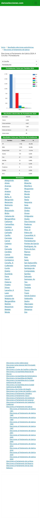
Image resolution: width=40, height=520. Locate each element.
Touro (26, 290)
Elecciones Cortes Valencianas (17, 363)
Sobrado (28, 276)
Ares (7, 188)
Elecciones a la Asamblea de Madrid (19, 378)
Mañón (8, 304)
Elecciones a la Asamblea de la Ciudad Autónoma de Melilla (20, 386)
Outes (26, 219)
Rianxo (27, 251)
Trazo (26, 293)
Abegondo (9, 180)
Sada (26, 260)
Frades (8, 284)
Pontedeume (30, 240)
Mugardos (28, 188)
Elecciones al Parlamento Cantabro (19, 393)
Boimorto (9, 205)
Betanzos (9, 202)
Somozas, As (29, 279)
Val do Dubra (30, 295)
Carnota (8, 238)
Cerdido (8, 251)
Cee (6, 246)
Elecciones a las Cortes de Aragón (18, 389)
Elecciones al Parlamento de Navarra (19, 463)
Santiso (27, 273)
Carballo (8, 232)
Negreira (28, 202)
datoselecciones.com (12, 2)
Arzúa (7, 194)
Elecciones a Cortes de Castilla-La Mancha (21, 369)
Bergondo (9, 199)
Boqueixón (9, 210)
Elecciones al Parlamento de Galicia (16, 49)
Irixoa (7, 287)
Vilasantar (28, 306)
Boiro (7, 208)
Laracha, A (9, 290)
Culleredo (9, 265)
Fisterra (8, 282)
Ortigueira (28, 216)
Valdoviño (28, 298)
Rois (26, 257)
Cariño (7, 235)
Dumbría (8, 273)
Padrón (27, 227)
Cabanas (8, 221)
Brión (7, 213)
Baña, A (8, 197)
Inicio (3, 47)
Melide (8, 309)
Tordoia (27, 287)
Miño (26, 180)
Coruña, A (9, 262)
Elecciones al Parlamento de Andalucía (20, 398)
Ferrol (7, 279)
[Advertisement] (20, 26)
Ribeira (27, 254)
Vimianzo (28, 309)
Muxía (27, 194)
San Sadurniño (30, 262)
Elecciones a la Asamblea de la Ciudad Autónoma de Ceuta (20, 381)
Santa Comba (30, 265)
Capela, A (9, 229)
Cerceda (8, 249)
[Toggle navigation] (36, 3)
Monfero (28, 186)
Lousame (9, 295)
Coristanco (9, 260)
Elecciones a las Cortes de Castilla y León (21, 391)
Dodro (7, 271)
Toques (27, 284)
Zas (25, 312)
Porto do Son (29, 249)
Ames (7, 183)
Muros (27, 191)
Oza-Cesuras (29, 221)
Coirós (7, 254)
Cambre (8, 227)
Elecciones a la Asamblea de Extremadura (21, 376)
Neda (26, 199)
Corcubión (9, 257)
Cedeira (8, 243)
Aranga (8, 186)
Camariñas (9, 224)
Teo (25, 282)
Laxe (7, 293)
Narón (27, 197)
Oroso (26, 213)
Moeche (27, 183)
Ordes (27, 210)
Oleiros (27, 208)
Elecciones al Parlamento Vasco (17, 395)
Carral (7, 240)
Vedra (26, 301)
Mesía (7, 312)
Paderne (28, 224)
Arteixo (8, 191)
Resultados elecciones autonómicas (21, 47)
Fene (7, 276)
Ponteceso (28, 238)
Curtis (7, 268)
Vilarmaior (28, 304)
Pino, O (27, 229)
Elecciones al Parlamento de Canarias (20, 400)
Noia (26, 205)
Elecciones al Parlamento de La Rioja (19, 461)
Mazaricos (9, 306)
